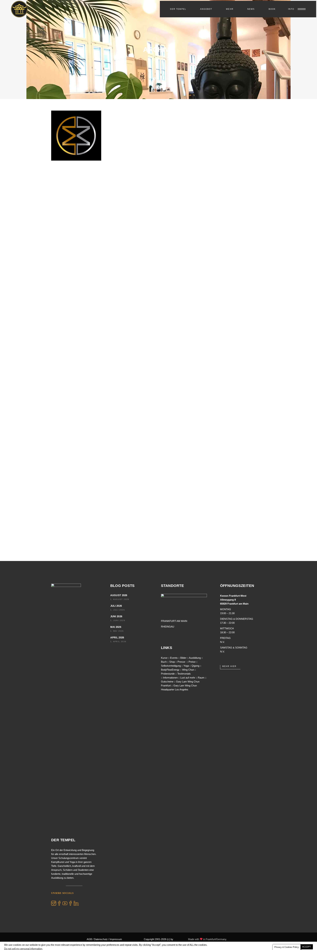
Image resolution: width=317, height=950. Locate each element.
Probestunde (168, 673)
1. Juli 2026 (117, 610)
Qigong (195, 665)
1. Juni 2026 (117, 620)
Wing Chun (188, 669)
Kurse (164, 657)
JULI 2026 (116, 605)
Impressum (116, 939)
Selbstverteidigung (171, 665)
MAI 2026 (115, 627)
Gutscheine (167, 681)
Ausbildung (195, 657)
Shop (172, 661)
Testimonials (184, 673)
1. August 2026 (119, 599)
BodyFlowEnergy (170, 669)
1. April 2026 (118, 642)
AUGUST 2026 (118, 595)
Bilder (183, 657)
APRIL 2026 (117, 637)
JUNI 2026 (116, 616)
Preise (192, 661)
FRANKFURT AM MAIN (174, 621)
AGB (89, 939)
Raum (201, 677)
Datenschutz (101, 939)
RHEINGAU (167, 626)
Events (174, 657)
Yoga (186, 665)
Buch (164, 661)
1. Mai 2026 (117, 631)
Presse (181, 661)
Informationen (170, 677)
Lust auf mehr (187, 677)
